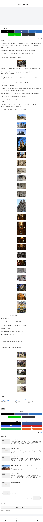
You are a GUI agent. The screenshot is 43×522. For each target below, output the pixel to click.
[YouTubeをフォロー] (32, 426)
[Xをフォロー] (11, 423)
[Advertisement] (21, 16)
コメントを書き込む (21, 507)
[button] (28, 34)
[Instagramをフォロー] (11, 426)
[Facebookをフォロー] (32, 423)
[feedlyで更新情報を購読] (11, 429)
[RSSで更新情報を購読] (32, 429)
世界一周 (3, 408)
